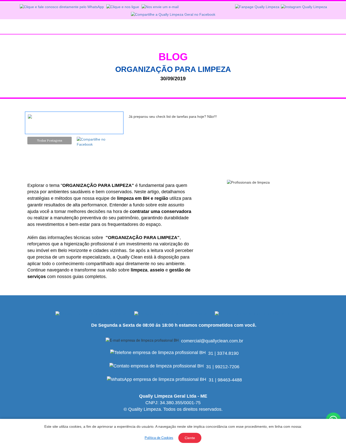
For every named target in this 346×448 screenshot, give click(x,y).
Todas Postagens (49, 140)
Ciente (190, 438)
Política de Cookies (159, 438)
